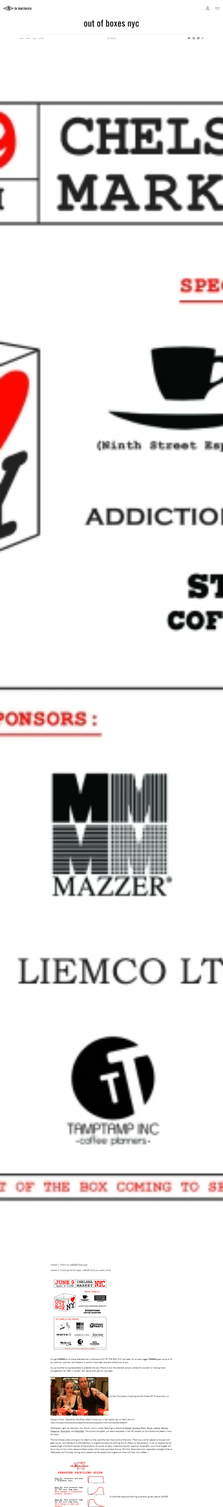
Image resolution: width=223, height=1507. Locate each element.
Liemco (157, 1428)
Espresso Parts (139, 1428)
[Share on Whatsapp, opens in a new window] (203, 38)
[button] (217, 8)
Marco (149, 1428)
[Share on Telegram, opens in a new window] (198, 38)
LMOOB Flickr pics (78, 1265)
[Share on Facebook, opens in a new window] (189, 38)
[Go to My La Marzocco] (207, 8)
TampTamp (65, 1431)
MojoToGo (79, 1431)
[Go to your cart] (198, 8)
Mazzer (128, 1428)
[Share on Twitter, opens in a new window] (194, 38)
